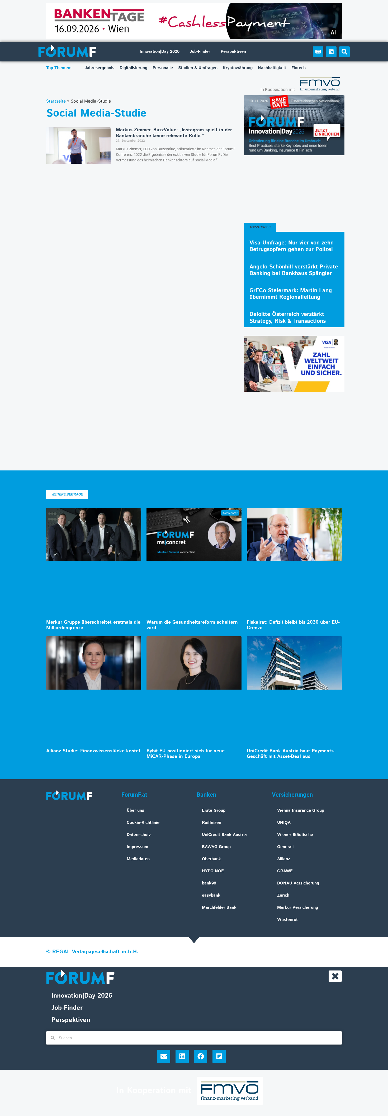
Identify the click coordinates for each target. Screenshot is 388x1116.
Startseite (56, 101)
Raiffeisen (211, 823)
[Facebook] (200, 1056)
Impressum (137, 847)
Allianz (283, 859)
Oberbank (211, 859)
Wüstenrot (287, 920)
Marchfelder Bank (219, 908)
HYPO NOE (213, 871)
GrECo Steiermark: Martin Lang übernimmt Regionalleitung (290, 294)
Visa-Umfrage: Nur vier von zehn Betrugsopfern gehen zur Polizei (291, 246)
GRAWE (285, 871)
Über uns (135, 810)
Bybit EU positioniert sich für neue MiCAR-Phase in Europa (185, 754)
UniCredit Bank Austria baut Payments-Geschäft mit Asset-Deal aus (291, 754)
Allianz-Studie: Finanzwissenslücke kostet (93, 751)
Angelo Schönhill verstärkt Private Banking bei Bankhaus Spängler (293, 270)
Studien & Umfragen (197, 68)
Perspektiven (233, 52)
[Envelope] (163, 1056)
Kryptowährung (238, 68)
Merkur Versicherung (297, 908)
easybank (211, 895)
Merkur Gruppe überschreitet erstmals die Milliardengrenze (93, 625)
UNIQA (284, 823)
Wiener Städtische (295, 835)
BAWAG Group (216, 847)
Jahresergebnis (99, 68)
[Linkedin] (331, 51)
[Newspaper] (318, 51)
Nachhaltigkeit (272, 68)
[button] (344, 51)
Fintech (298, 68)
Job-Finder (200, 52)
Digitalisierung (133, 68)
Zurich (283, 895)
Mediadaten (138, 859)
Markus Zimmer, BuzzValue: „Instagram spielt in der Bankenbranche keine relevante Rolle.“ (174, 133)
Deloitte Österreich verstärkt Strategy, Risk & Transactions (287, 317)
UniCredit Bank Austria (224, 835)
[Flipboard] (219, 1056)
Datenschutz (139, 835)
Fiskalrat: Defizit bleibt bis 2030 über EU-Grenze (293, 625)
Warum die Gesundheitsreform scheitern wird (192, 625)
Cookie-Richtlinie (143, 823)
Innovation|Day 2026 (159, 52)
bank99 (209, 883)
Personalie (163, 68)
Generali (285, 847)
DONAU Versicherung (298, 883)
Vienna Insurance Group (300, 810)
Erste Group (213, 810)
